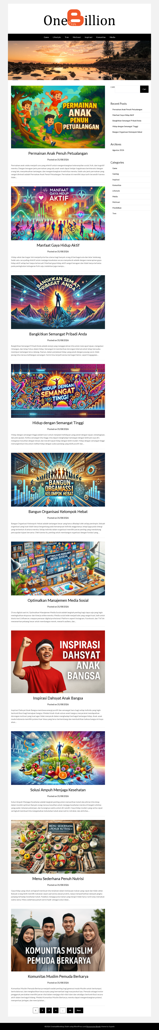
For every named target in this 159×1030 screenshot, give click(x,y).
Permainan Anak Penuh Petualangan (58, 153)
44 (70, 1010)
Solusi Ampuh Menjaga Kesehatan (58, 790)
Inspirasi (88, 37)
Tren (67, 37)
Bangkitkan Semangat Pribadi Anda (58, 334)
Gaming (115, 174)
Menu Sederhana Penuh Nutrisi (58, 878)
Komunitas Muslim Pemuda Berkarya (58, 976)
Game (46, 37)
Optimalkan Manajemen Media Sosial (58, 600)
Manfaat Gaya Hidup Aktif (58, 245)
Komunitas (101, 37)
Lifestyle (57, 37)
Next (79, 1010)
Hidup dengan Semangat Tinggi (58, 422)
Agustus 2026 (118, 150)
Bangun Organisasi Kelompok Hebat (58, 511)
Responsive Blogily (93, 1026)
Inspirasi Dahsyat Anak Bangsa (58, 698)
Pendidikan (116, 208)
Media (112, 37)
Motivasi (77, 37)
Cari (113, 87)
